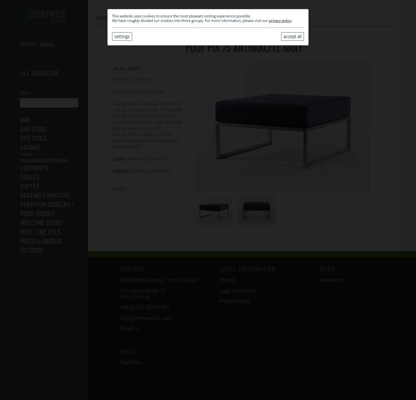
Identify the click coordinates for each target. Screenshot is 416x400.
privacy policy (280, 20)
